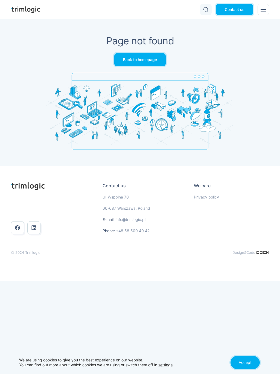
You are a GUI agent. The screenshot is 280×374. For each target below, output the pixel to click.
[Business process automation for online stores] (262, 252)
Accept (245, 362)
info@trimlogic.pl (130, 219)
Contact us (234, 9)
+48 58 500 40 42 (133, 230)
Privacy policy (206, 197)
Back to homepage (140, 59)
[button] (206, 9)
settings (165, 365)
